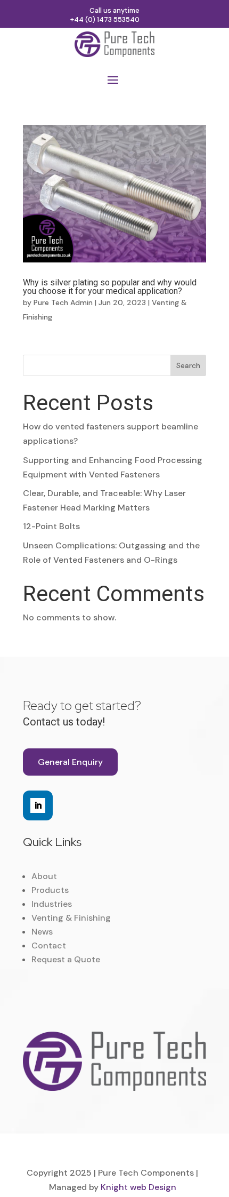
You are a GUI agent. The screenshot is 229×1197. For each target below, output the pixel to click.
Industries (51, 903)
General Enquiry (70, 762)
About (44, 876)
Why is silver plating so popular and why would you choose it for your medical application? (110, 286)
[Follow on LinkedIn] (38, 805)
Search (188, 365)
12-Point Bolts (51, 526)
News (42, 931)
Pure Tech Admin (63, 302)
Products (50, 890)
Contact (48, 945)
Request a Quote (65, 959)
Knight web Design (138, 1187)
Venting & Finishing (71, 917)
